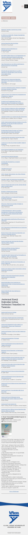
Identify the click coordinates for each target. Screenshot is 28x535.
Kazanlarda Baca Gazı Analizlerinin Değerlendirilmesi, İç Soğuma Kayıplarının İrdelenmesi (13, 284)
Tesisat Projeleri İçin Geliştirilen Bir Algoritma (14, 116)
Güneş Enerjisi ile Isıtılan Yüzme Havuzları (13, 137)
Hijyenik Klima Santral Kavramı (9, 156)
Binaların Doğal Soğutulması (9, 191)
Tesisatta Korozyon (6, 168)
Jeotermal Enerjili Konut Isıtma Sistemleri (12, 371)
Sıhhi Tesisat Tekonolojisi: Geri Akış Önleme (13, 174)
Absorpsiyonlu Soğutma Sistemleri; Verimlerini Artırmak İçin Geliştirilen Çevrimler (11, 81)
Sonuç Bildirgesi (14, 491)
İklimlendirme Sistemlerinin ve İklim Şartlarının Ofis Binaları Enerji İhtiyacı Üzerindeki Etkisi (11, 72)
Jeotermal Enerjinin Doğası (8, 312)
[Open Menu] (22, 6)
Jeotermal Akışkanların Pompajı (10, 338)
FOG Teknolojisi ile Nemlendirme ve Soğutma (14, 227)
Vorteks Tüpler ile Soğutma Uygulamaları (12, 179)
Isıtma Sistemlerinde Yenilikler (9, 43)
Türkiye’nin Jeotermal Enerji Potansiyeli (12, 317)
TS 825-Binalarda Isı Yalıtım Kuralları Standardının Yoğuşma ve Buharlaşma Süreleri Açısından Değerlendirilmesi (11, 212)
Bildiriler (5, 21)
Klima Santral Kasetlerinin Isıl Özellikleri (12, 149)
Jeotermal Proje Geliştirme (8, 404)
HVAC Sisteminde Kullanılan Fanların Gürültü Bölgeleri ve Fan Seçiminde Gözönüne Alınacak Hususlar (14, 123)
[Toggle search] (26, 6)
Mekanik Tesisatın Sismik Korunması (11, 29)
